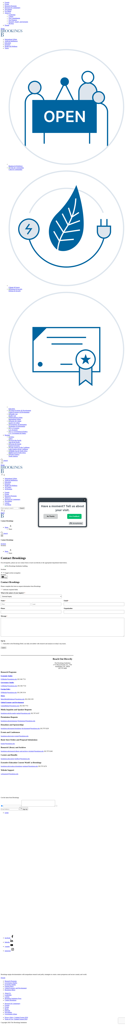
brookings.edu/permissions (9, 721)
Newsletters (8, 9)
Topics (7, 48)
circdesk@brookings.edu (36, 751)
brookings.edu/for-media (8, 713)
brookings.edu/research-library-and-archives (14, 751)
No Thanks (50, 516)
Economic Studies (10, 984)
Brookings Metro (10, 990)
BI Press (11, 23)
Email (66, 600)
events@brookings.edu (21, 736)
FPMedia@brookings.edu (9, 692)
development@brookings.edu (31, 728)
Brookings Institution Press (13, 998)
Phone (3, 608)
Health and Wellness (11, 46)
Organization (68, 608)
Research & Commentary (12, 8)
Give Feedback (74, 516)
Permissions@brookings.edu (26, 721)
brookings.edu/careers (7, 759)
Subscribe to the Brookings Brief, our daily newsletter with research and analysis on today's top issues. (34, 643)
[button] (62, 574)
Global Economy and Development (16, 988)
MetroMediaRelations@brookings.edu (12, 699)
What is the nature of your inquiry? (13, 593)
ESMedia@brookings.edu (9, 679)
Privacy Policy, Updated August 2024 (16, 1017)
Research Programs (11, 6)
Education (8, 43)
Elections (7, 44)
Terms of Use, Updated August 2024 (16, 1019)
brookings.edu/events (7, 736)
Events (7, 4)
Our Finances (13, 20)
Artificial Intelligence (11, 41)
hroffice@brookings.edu (22, 759)
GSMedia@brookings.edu (9, 686)
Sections (3, 544)
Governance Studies (11, 983)
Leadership (12, 15)
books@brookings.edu (8, 743)
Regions (7, 435)
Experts (7, 2)
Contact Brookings (10, 1000)
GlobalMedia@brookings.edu (10, 706)
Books (7, 1009)
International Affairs (11, 39)
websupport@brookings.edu (9, 774)
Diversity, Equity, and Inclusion (18, 22)
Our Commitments (14, 18)
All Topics (8, 487)
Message (4, 616)
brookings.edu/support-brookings (11, 728)
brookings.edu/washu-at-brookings (11, 766)
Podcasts (7, 1010)
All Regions (8, 489)
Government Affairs (11, 1014)
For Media (8, 11)
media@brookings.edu (23, 713)
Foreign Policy (9, 986)
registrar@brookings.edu (30, 766)
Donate (7, 25)
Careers (11, 16)
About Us (8, 13)
